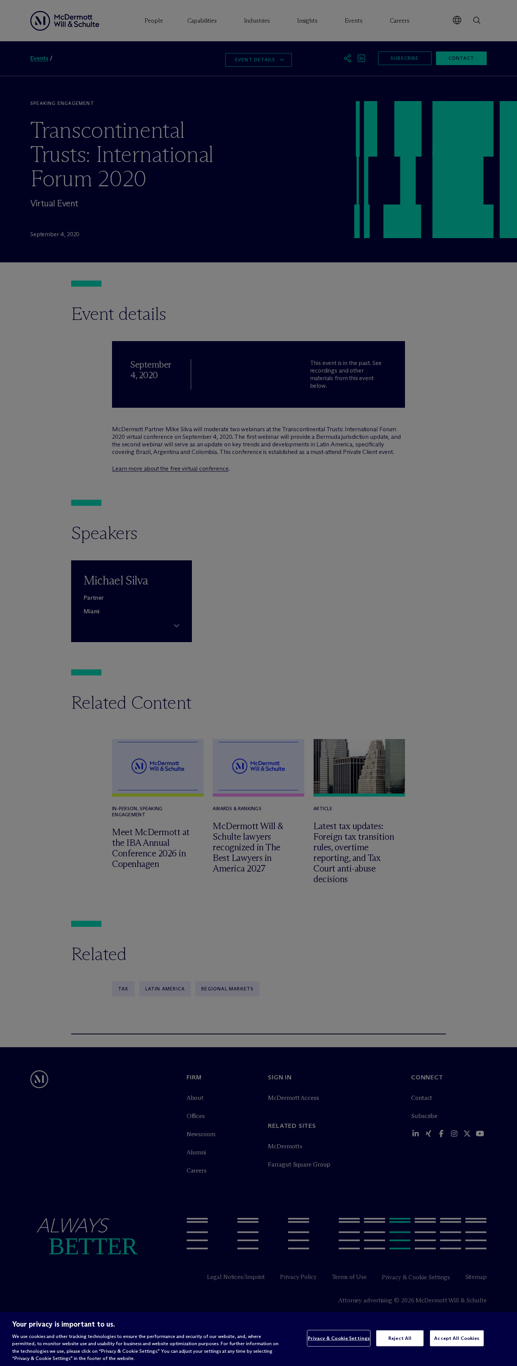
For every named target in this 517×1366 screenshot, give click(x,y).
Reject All (399, 1338)
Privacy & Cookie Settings (339, 1338)
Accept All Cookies (456, 1338)
